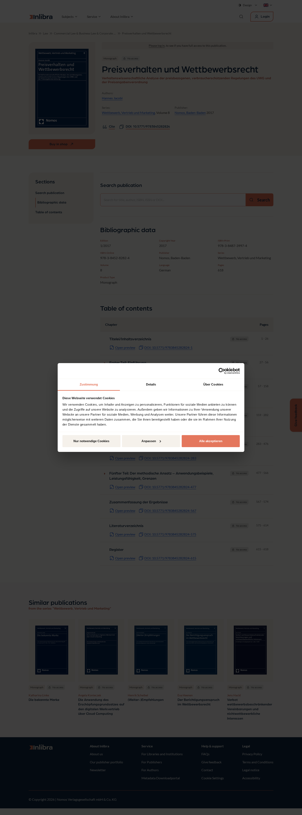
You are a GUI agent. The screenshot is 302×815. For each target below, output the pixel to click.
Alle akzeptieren (210, 441)
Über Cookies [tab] (213, 384)
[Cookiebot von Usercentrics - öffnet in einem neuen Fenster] (221, 371)
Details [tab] (151, 384)
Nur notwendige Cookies (91, 441)
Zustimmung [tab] (89, 384)
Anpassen (148, 441)
